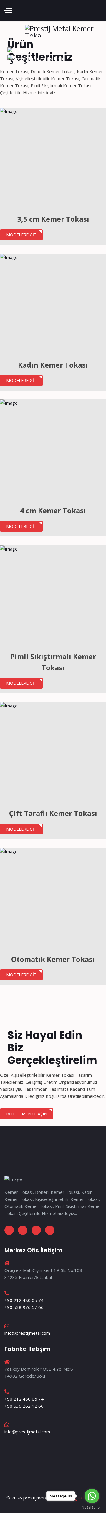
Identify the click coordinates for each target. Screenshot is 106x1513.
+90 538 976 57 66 (24, 1307)
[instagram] (22, 1230)
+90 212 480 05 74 (24, 1300)
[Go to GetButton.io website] (91, 1507)
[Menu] (8, 10)
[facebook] (9, 1230)
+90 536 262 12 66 (24, 1406)
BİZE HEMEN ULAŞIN (26, 1114)
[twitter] (49, 1230)
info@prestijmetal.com (27, 1333)
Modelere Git (21, 235)
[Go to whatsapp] (92, 1496)
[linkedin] (36, 1230)
